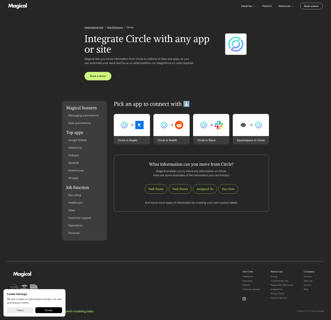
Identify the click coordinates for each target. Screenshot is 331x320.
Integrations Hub (93, 27)
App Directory (115, 27)
